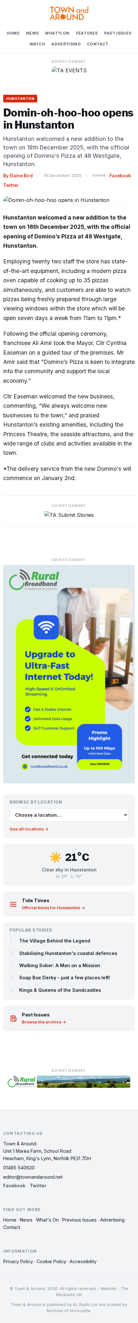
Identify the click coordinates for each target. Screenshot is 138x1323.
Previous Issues (79, 1220)
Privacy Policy (18, 1261)
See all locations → (29, 829)
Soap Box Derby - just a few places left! (64, 977)
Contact (97, 44)
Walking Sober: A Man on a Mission (59, 965)
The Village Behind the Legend (54, 940)
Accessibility (83, 1261)
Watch (37, 44)
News (32, 33)
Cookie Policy (51, 1261)
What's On (57, 33)
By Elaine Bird (18, 175)
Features (87, 33)
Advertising (66, 44)
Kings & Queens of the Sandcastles (60, 990)
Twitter (11, 185)
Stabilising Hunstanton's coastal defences (68, 953)
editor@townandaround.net (33, 1177)
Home (13, 33)
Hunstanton (20, 98)
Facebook (120, 175)
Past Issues (117, 33)
